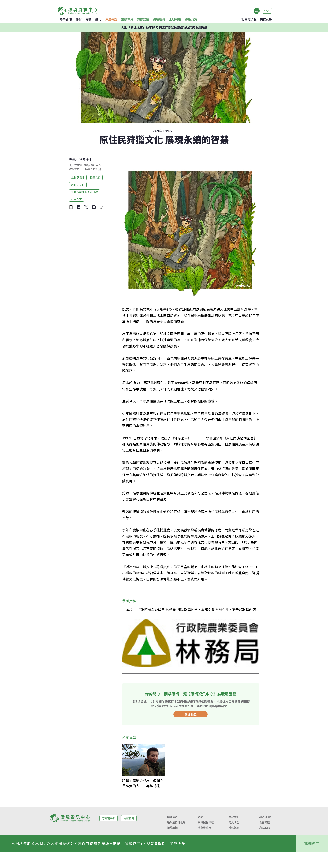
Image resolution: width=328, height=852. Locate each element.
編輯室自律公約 (176, 822)
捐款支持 (266, 19)
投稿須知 (172, 827)
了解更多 (177, 843)
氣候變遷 (143, 19)
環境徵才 (172, 817)
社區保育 (76, 199)
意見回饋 (264, 827)
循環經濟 (159, 19)
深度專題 (111, 19)
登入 (267, 11)
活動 (200, 817)
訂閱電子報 (249, 19)
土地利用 (175, 19)
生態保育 (127, 19)
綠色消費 (191, 19)
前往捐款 (190, 714)
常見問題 (234, 822)
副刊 (98, 19)
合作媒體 (264, 822)
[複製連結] (101, 207)
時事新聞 (66, 19)
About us (265, 817)
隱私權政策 (204, 827)
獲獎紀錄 (234, 827)
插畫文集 (95, 177)
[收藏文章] (71, 207)
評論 (79, 19)
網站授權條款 (206, 822)
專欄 (88, 19)
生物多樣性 (83, 159)
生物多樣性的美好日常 (84, 192)
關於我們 (234, 817)
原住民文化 (77, 184)
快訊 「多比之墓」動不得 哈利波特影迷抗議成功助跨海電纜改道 (164, 27)
